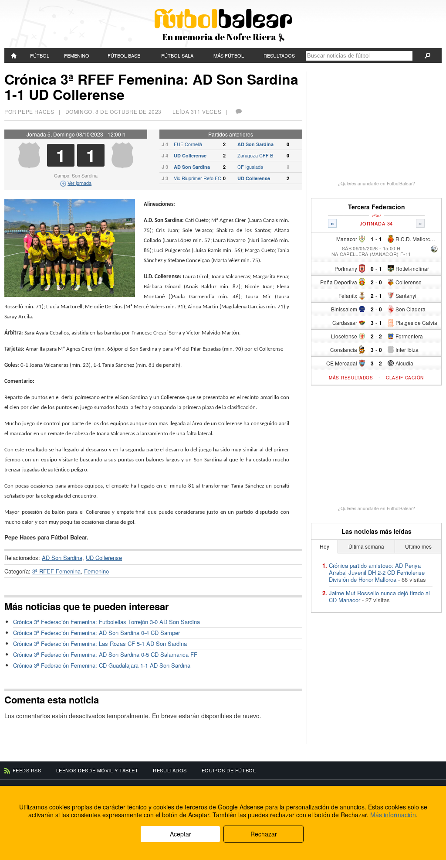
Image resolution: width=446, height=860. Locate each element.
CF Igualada (250, 166)
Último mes (418, 546)
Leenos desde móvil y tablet (97, 770)
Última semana (366, 546)
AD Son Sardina (255, 144)
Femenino (76, 55)
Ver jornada (79, 182)
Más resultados (351, 378)
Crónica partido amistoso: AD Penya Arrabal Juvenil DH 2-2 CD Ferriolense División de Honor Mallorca (377, 572)
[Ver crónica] (434, 250)
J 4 (165, 144)
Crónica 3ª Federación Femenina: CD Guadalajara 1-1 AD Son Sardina (101, 665)
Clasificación (405, 378)
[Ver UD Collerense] (122, 165)
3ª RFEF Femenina (56, 571)
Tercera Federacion (376, 207)
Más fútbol (228, 55)
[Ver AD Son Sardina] (29, 165)
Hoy (324, 546)
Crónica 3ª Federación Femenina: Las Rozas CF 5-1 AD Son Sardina (100, 643)
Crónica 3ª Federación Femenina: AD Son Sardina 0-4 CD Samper (96, 632)
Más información (393, 814)
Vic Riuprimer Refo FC (197, 177)
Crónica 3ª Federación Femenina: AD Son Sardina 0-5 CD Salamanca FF (105, 654)
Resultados (279, 55)
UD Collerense (190, 155)
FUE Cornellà (188, 143)
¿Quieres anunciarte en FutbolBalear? (376, 184)
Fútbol (39, 55)
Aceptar (180, 833)
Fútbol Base (124, 55)
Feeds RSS (27, 770)
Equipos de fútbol (229, 770)
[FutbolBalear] (14, 55)
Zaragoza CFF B (255, 155)
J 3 (165, 167)
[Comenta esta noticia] (238, 111)
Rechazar (263, 833)
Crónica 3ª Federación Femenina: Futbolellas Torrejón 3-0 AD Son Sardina (106, 622)
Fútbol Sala (177, 55)
